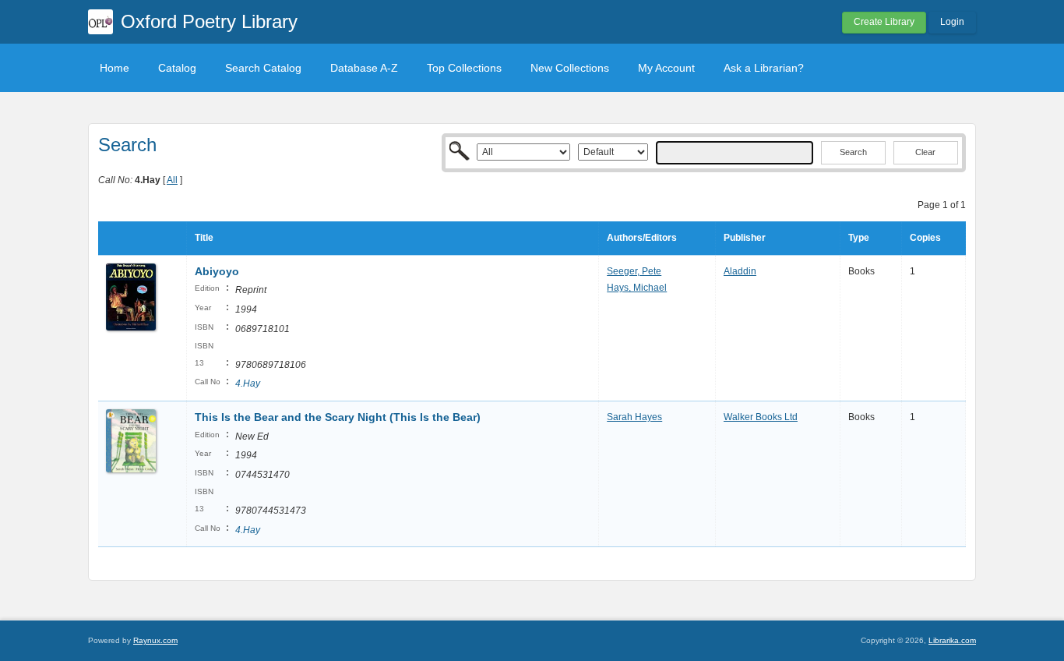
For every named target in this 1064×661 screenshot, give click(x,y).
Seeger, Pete (634, 271)
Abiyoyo (217, 271)
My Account (666, 68)
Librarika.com (952, 640)
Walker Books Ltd (761, 417)
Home (114, 68)
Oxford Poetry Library (209, 21)
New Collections (569, 68)
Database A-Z (364, 68)
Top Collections (464, 68)
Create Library (884, 21)
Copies (925, 237)
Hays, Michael (637, 287)
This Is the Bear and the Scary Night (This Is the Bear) (338, 417)
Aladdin (740, 271)
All (172, 180)
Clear (925, 152)
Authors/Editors (642, 237)
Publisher (745, 237)
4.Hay (247, 383)
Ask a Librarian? (764, 68)
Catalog (177, 68)
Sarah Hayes (634, 417)
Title (204, 237)
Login (952, 21)
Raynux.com (155, 640)
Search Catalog (263, 68)
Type (858, 237)
